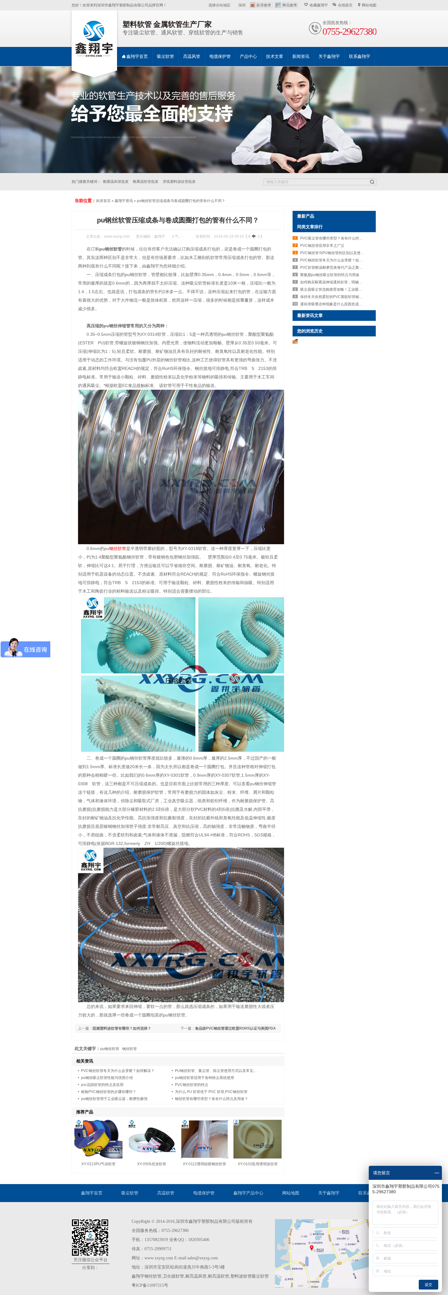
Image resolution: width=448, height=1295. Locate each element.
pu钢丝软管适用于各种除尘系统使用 (204, 1078)
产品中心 (248, 56)
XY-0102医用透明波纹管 (258, 1164)
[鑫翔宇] (94, 39)
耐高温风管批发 (116, 181)
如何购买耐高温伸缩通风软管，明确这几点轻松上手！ (344, 282)
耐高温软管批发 (145, 181)
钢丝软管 (117, 548)
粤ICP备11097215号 (150, 1285)
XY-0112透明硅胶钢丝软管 (204, 1164)
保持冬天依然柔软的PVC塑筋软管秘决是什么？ (338, 297)
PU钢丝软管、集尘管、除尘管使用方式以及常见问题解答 (221, 1071)
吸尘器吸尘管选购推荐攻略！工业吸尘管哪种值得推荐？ (346, 289)
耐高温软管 (218, 1276)
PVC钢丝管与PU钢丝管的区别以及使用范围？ (337, 253)
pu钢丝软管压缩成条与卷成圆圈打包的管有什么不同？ (181, 201)
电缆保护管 (220, 56)
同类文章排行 (310, 226)
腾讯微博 (289, 5)
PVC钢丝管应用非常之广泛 (322, 245)
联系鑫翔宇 (359, 56)
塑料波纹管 (241, 1276)
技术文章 (274, 56)
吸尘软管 (165, 56)
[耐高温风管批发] (224, 119)
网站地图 (369, 5)
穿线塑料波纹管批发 (179, 181)
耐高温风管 (196, 1276)
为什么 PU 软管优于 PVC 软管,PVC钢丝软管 (211, 1092)
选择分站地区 (219, 5)
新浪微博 (263, 5)
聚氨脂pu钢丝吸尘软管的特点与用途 (329, 275)
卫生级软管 (173, 1276)
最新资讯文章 (310, 315)
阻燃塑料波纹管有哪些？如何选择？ (122, 1028)
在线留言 (345, 5)
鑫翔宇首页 (137, 56)
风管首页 (103, 201)
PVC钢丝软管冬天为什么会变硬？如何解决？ (118, 1071)
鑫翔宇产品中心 (248, 1193)
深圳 (242, 5)
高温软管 (165, 1193)
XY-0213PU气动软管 (98, 1164)
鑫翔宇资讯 (124, 201)
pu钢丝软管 (109, 1049)
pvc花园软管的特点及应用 (102, 1085)
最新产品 (305, 216)
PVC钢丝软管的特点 (191, 1085)
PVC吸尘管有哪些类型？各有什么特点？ (333, 238)
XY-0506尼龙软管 (151, 1164)
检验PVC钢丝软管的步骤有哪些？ (108, 1092)
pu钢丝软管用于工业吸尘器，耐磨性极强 (114, 1099)
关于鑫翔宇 (329, 56)
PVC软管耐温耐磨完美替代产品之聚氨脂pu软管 (339, 267)
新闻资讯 (300, 56)
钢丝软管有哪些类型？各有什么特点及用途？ (211, 1099)
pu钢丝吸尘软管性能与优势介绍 (107, 1078)
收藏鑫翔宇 (319, 5)
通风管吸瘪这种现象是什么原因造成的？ (333, 304)
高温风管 (191, 56)
